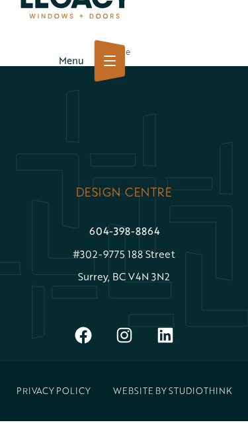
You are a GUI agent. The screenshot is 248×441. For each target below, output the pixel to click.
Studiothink (200, 391)
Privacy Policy (54, 391)
